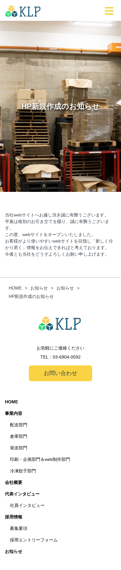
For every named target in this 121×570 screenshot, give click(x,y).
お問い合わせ (60, 373)
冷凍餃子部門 (23, 470)
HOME (11, 401)
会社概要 (13, 482)
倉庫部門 (18, 436)
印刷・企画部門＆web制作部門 (40, 459)
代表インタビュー (22, 493)
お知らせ (13, 551)
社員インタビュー (27, 505)
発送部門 (18, 447)
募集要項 (18, 528)
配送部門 (18, 424)
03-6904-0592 (67, 357)
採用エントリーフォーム (34, 539)
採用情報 (13, 516)
